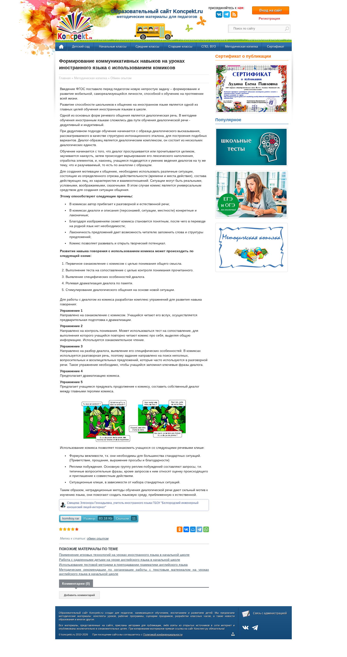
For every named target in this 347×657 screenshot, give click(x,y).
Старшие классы (180, 46)
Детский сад (81, 46)
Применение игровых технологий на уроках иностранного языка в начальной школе (124, 555)
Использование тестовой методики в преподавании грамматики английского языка (123, 564)
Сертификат (275, 46)
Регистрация (269, 18)
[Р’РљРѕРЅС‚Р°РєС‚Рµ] (186, 529)
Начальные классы (112, 46)
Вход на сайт (270, 10)
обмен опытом (98, 538)
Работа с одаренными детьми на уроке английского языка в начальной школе (119, 560)
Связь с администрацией (270, 613)
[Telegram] (199, 529)
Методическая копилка (241, 46)
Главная (61, 46)
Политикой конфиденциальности (162, 634)
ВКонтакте (219, 14)
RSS (234, 14)
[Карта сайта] (234, 635)
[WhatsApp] (206, 529)
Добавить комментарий (79, 595)
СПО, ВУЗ (208, 46)
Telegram (226, 14)
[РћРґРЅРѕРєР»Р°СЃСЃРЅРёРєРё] (179, 529)
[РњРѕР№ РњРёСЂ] (193, 529)
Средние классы (147, 46)
